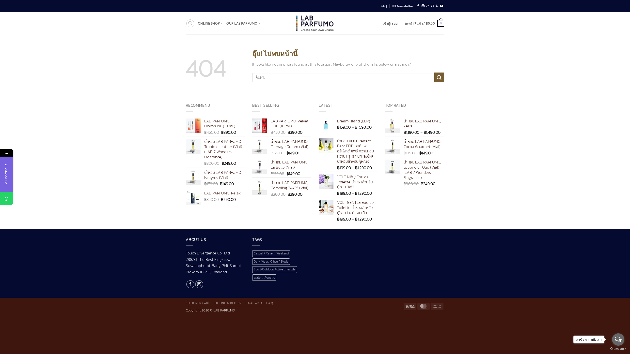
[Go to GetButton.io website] (618, 349)
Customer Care (198, 303)
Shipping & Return (227, 303)
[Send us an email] (432, 6)
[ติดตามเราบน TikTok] (427, 6)
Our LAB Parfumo (241, 23)
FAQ (384, 6)
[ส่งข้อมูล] (439, 77)
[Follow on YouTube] (441, 6)
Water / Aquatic (264, 277)
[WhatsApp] (6, 198)
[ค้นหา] (190, 23)
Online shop (209, 23)
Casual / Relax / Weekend (271, 253)
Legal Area (254, 303)
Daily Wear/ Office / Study (271, 261)
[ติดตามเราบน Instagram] (423, 6)
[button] (403, 6)
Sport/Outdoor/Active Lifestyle (275, 269)
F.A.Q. (270, 303)
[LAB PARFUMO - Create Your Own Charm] (315, 23)
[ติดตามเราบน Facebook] (418, 6)
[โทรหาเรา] (437, 6)
